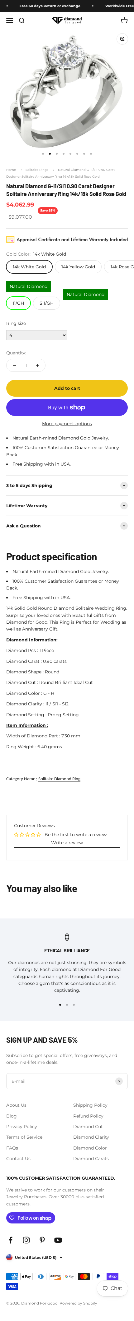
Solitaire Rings (37, 170)
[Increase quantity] (37, 365)
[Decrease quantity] (14, 365)
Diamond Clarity (91, 1137)
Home (11, 170)
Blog (11, 1116)
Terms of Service (24, 1137)
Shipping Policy (90, 1105)
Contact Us (18, 1158)
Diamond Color (90, 1148)
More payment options (67, 423)
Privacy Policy (21, 1126)
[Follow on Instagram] (26, 1240)
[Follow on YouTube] (58, 1240)
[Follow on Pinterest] (42, 1240)
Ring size (16, 323)
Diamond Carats (91, 1158)
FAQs (12, 1148)
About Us (16, 1105)
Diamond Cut (88, 1126)
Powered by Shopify (78, 1303)
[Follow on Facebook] (10, 1240)
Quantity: (16, 353)
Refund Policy (88, 1116)
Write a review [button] (67, 842)
